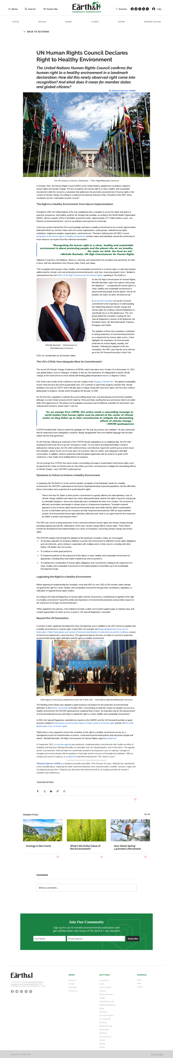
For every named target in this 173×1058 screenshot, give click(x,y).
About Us (72, 980)
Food (101, 984)
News (139, 980)
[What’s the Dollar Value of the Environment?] (86, 830)
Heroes (102, 1047)
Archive (140, 987)
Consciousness (105, 1036)
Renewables (104, 1029)
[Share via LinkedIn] (51, 791)
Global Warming (105, 1026)
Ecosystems (104, 980)
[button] (16, 9)
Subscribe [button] (72, 987)
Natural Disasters (106, 994)
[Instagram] (139, 8)
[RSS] (147, 8)
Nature (102, 1043)
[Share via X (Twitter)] (44, 791)
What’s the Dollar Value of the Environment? (85, 847)
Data (139, 983)
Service (102, 1040)
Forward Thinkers (106, 1015)
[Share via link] (57, 791)
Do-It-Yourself (105, 1019)
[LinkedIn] (143, 8)
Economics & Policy (45, 782)
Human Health (105, 987)
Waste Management (107, 1005)
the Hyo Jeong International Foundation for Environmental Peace (27, 983)
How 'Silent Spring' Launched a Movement (127, 847)
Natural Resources (106, 1001)
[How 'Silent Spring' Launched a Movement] (130, 830)
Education (103, 1012)
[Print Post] (64, 791)
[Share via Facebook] (37, 791)
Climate (102, 991)
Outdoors (103, 1022)
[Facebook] (132, 8)
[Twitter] (135, 8)
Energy (102, 998)
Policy (101, 1008)
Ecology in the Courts (38, 846)
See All (147, 814)
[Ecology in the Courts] (42, 830)
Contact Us (73, 991)
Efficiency (103, 1033)
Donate (71, 984)
